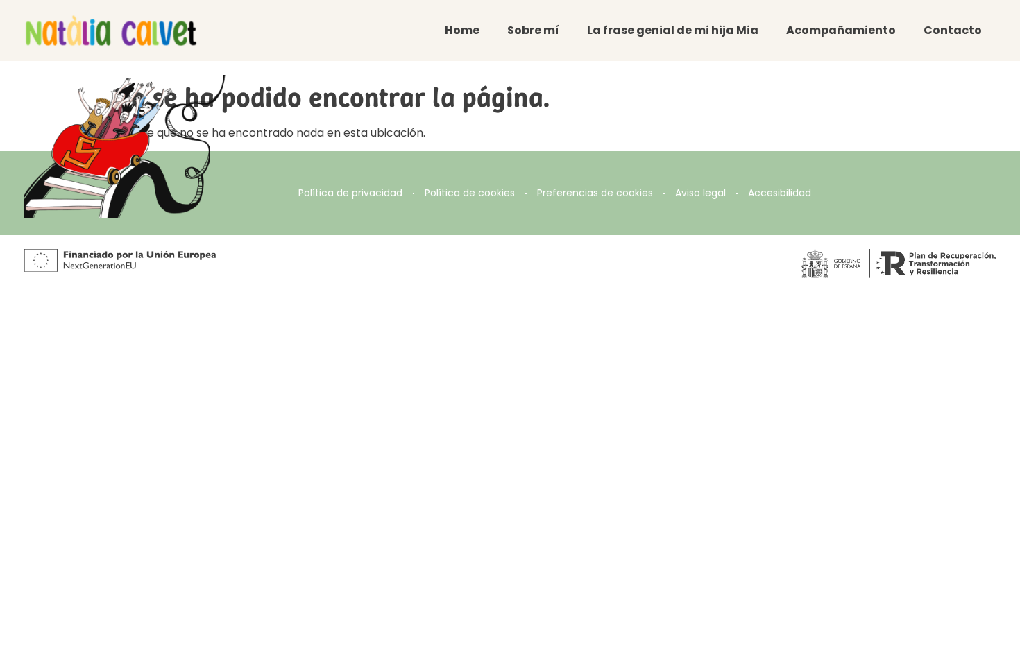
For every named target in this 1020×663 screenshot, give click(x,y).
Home (462, 30)
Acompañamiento (841, 30)
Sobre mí (533, 30)
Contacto (953, 30)
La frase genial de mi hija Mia (672, 30)
